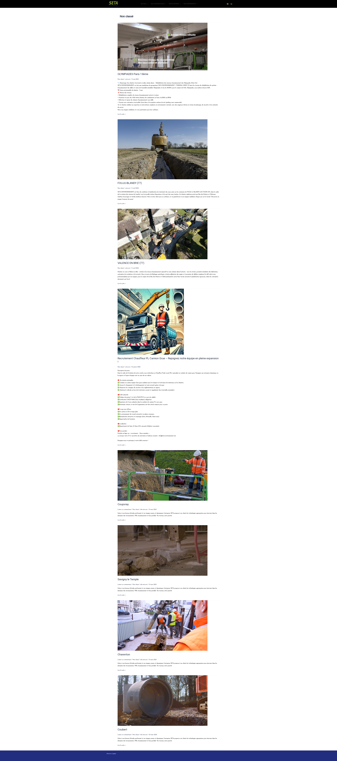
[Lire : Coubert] (168, 700)
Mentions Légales (111, 753)
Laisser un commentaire (124, 509)
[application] (147, 4)
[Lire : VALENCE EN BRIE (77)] (168, 234)
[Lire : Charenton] (168, 625)
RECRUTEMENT (174, 4)
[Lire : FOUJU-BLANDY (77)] (168, 149)
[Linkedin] (231, 4)
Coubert (122, 729)
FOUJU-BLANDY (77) (130, 183)
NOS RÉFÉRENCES (190, 4)
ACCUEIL (144, 4)
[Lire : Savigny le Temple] (168, 550)
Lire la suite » (122, 114)
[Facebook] (227, 4)
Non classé (121, 79)
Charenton (124, 654)
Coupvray (123, 504)
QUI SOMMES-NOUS (158, 4)
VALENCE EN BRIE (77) (131, 262)
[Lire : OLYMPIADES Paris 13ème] (168, 46)
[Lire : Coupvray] (168, 475)
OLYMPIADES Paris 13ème (133, 74)
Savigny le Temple (128, 579)
